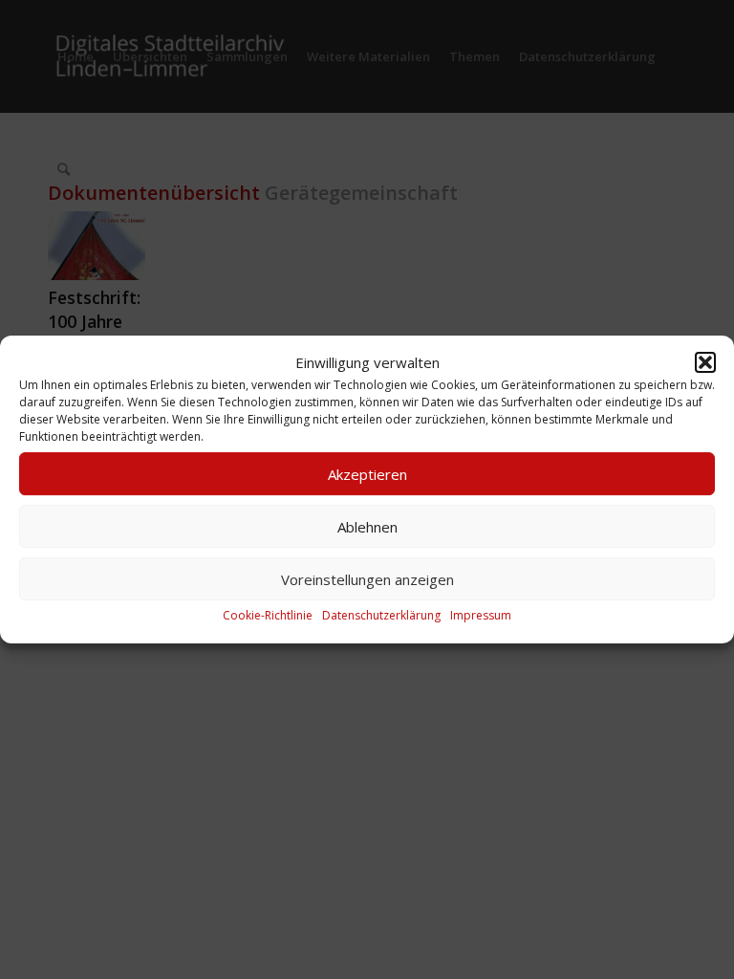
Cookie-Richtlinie (268, 616)
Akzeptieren (367, 474)
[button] (705, 362)
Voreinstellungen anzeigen (367, 579)
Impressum (480, 616)
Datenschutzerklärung (381, 616)
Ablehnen (367, 526)
